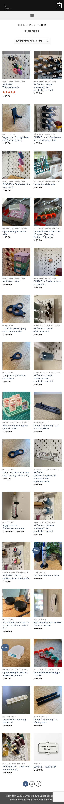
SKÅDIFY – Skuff (11, 281)
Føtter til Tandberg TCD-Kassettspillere (46, 427)
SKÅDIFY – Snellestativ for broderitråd (47, 283)
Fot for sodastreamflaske (47, 575)
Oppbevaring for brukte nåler (14, 233)
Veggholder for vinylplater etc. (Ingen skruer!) (15, 138)
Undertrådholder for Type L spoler (47, 674)
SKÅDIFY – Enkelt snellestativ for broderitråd (16, 577)
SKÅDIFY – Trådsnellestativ (10, 86)
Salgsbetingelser (48, 795)
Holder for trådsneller (45, 184)
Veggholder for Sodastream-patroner (13, 527)
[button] (59, 5)
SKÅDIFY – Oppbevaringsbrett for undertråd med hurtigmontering (45, 476)
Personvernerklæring (21, 799)
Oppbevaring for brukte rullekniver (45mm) (14, 674)
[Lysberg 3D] (18, 5)
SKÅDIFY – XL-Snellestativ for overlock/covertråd (47, 138)
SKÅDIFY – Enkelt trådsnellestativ (43, 330)
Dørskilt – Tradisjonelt (45, 767)
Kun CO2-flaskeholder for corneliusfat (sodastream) (15, 474)
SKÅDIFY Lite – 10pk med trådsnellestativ (16, 768)
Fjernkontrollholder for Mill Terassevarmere (47, 624)
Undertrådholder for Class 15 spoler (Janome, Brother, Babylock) (47, 234)
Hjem (21, 25)
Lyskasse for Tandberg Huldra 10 (14, 721)
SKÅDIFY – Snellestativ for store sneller (16, 186)
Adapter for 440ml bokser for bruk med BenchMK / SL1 (15, 625)
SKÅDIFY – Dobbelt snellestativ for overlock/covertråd (44, 528)
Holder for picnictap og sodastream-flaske (14, 330)
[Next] (38, 784)
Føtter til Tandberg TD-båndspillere (45, 721)
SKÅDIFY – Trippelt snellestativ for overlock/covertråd (44, 87)
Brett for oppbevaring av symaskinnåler (15, 427)
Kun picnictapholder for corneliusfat (14, 377)
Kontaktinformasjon (44, 799)
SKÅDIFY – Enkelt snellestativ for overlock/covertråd (43, 378)
